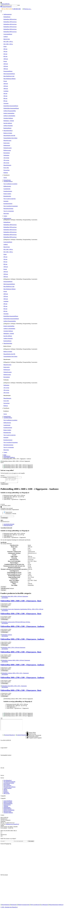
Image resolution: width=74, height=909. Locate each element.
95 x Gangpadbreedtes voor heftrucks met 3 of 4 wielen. (13, 871)
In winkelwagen (4, 517)
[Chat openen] (1, 832)
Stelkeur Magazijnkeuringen (7, 773)
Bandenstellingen (7, 128)
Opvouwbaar (6, 170)
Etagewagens (6, 143)
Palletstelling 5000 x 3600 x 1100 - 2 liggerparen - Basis (21, 601)
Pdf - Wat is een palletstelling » (8, 881)
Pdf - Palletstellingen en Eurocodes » (9, 893)
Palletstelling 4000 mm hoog (9, 24)
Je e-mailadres (4, 477)
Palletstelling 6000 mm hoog (9, 31)
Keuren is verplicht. (5, 862)
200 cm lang (6, 162)
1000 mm (5, 58)
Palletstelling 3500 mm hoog (9, 21)
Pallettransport (6, 145)
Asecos (5, 177)
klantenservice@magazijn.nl (12, 824)
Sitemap (5, 789)
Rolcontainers (6, 152)
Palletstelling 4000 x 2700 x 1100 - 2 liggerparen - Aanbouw (22, 626)
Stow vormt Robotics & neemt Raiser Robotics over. (12, 858)
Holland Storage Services (6, 771)
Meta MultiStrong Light (8, 76)
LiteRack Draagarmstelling (9, 110)
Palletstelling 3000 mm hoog (9, 19)
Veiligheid (5, 806)
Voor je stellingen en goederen (10, 183)
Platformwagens (7, 150)
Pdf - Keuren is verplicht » (7, 890)
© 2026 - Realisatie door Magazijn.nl (9, 907)
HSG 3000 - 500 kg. (8, 44)
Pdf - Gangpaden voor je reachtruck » (9, 897)
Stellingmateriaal (7, 218)
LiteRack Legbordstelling (9, 115)
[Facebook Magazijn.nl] (9, 735)
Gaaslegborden (6, 188)
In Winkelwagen (4, 606)
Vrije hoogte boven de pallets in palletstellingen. (11, 867)
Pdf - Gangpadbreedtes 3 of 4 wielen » (9, 899)
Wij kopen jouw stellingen (9, 786)
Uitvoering (5, 103)
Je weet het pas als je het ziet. (7, 854)
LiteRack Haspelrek (8, 125)
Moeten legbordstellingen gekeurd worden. (10, 863)
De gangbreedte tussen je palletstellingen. (10, 851)
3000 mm (5, 68)
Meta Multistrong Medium (9, 78)
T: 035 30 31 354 (17, 9)
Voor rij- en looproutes (8, 211)
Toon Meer (3, 586)
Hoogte (5, 61)
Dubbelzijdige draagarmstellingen (11, 108)
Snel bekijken (4, 597)
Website (2, 475)
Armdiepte (5, 91)
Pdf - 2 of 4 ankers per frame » (8, 883)
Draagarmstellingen (7, 71)
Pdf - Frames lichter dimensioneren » (9, 885)
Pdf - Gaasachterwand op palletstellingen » (10, 898)
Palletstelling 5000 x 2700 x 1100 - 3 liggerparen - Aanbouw (22, 639)
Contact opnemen (7, 788)
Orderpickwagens (7, 148)
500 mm (5, 51)
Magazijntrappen (7, 165)
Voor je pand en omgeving (9, 198)
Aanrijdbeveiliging (7, 417)
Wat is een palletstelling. (6, 850)
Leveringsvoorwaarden (8, 783)
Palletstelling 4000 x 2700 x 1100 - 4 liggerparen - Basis (21, 652)
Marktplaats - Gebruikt (8, 120)
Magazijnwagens (7, 140)
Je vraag (3, 482)
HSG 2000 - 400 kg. (8, 41)
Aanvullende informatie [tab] (8, 524)
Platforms (5, 172)
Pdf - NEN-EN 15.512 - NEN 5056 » (9, 887)
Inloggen (5, 790)
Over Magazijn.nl (7, 780)
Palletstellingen (6, 16)
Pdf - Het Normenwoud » (6, 894)
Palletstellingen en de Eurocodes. (8, 864)
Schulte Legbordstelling (8, 113)
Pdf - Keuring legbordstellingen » (8, 891)
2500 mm (5, 66)
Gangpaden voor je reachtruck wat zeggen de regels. (12, 868)
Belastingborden (7, 196)
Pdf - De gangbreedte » (6, 882)
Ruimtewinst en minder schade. (8, 846)
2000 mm (5, 63)
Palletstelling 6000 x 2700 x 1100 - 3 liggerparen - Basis (21, 690)
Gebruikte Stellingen (8, 118)
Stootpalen (5, 201)
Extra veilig (6, 167)
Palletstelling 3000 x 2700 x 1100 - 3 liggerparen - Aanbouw (22, 677)
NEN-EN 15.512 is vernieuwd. (8, 856)
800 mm (5, 56)
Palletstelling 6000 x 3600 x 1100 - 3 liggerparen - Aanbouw (22, 665)
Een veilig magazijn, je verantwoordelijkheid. (11, 855)
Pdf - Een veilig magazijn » (7, 886)
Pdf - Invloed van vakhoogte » (7, 878)
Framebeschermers (7, 191)
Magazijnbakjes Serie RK (9, 135)
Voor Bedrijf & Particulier (9, 781)
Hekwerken (6, 213)
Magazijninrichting (7, 343)
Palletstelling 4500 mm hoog (9, 26)
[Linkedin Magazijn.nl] (21, 735)
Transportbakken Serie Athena (10, 138)
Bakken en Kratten (7, 133)
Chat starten (31, 841)
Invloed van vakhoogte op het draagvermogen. (11, 847)
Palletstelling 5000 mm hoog (9, 29)
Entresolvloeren (7, 416)
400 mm (5, 49)
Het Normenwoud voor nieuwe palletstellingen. (11, 865)
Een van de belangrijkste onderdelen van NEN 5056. (13, 859)
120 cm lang (6, 157)
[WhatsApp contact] (27, 9)
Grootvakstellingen (7, 34)
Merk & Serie (6, 39)
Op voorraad (3, 543)
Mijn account (6, 793)
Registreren (6, 792)
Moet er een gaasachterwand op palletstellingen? (12, 869)
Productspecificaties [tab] (8, 525)
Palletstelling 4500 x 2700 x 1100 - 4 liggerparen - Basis (21, 614)
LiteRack (5, 36)
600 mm (5, 54)
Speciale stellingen (7, 123)
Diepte (5, 46)
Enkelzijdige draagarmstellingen (10, 105)
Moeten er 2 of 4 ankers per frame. (8, 852)
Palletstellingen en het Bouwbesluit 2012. (10, 860)
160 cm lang (6, 160)
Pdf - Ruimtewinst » (5, 877)
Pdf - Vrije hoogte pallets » (7, 895)
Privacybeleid (6, 784)
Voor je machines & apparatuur (10, 206)
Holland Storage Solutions (7, 770)
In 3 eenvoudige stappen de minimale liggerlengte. (12, 848)
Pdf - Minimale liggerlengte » (7, 880)
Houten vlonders (7, 193)
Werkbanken (6, 155)
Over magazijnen (7, 785)
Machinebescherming (8, 208)
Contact (5, 452)
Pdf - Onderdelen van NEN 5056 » (9, 889)
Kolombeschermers (7, 203)
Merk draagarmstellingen (9, 73)
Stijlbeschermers (7, 186)
